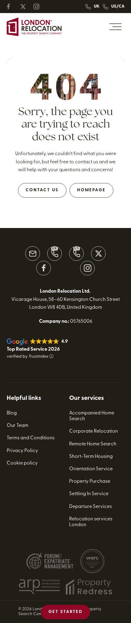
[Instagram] (39, 6)
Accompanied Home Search (91, 416)
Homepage (91, 190)
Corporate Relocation (93, 431)
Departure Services (90, 506)
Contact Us (42, 190)
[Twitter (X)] (25, 6)
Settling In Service (88, 494)
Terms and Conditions (31, 438)
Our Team (17, 425)
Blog (12, 413)
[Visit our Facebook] (43, 268)
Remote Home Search (92, 444)
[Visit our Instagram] (87, 268)
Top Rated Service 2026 (33, 349)
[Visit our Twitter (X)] (98, 253)
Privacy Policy (22, 450)
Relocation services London (90, 522)
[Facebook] (12, 6)
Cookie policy (22, 463)
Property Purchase (89, 481)
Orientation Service (91, 469)
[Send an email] (32, 253)
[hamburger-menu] (115, 26)
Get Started (65, 612)
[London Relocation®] (34, 27)
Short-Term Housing (91, 456)
